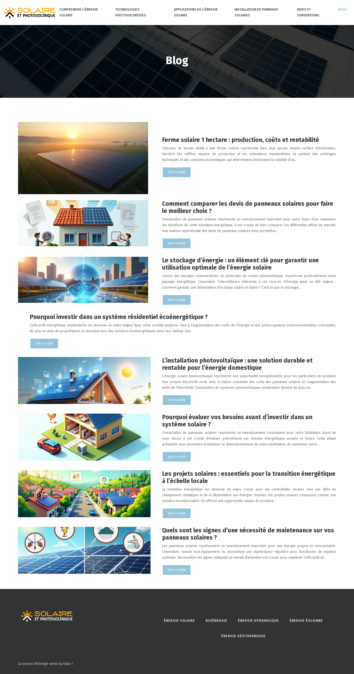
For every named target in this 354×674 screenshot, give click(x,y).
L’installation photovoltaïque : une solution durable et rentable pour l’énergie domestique (237, 364)
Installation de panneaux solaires (256, 12)
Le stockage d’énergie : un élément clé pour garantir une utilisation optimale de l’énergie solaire (240, 264)
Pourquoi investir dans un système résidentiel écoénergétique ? (119, 317)
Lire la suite (177, 172)
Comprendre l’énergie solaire (78, 12)
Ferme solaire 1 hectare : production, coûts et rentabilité (240, 140)
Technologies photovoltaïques (130, 12)
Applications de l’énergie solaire (196, 12)
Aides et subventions (308, 12)
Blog (342, 9)
